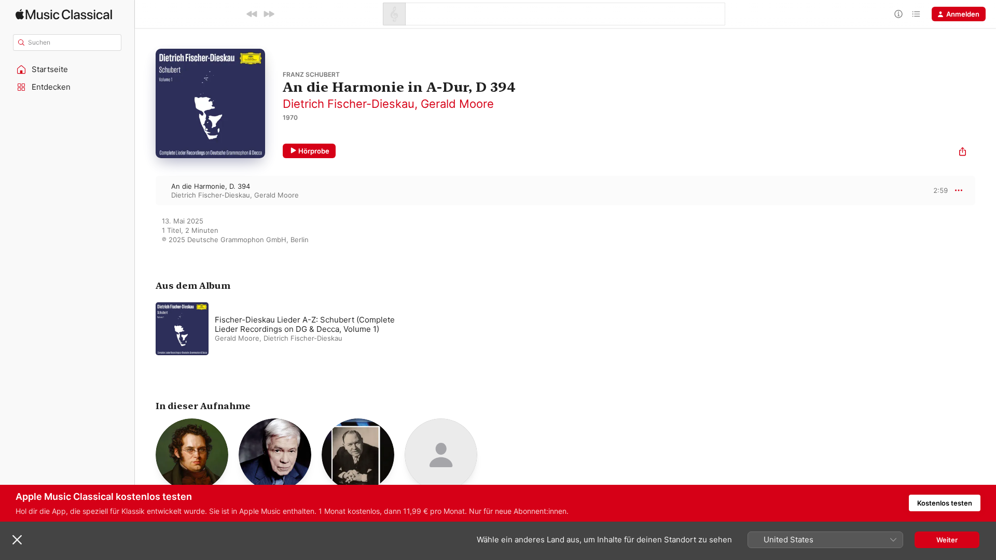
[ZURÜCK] (252, 14)
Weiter (947, 540)
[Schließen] (17, 539)
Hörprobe (313, 151)
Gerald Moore (457, 103)
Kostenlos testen (944, 503)
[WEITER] (268, 14)
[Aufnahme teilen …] (962, 153)
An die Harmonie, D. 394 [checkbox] (210, 186)
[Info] (898, 14)
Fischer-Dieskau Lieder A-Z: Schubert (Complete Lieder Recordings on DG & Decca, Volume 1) (305, 324)
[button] (67, 69)
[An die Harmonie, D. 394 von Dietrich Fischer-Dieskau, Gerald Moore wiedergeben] (145, 190)
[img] (64, 14)
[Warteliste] (916, 14)
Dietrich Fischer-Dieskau (348, 103)
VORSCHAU (933, 190)
